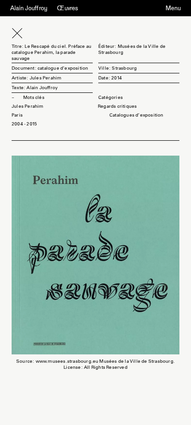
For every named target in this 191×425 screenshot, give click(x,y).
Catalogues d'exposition (136, 115)
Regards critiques (117, 106)
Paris (17, 115)
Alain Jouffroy (28, 8)
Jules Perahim (28, 106)
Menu (173, 8)
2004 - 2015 (24, 123)
